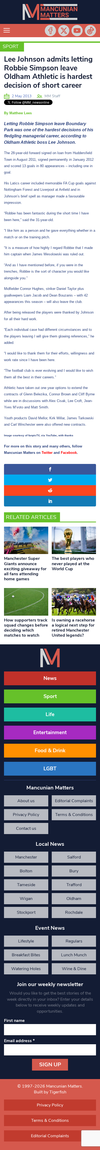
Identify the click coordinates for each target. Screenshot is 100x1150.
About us (26, 801)
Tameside (26, 885)
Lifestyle (26, 941)
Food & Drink (50, 750)
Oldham (73, 899)
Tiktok (90, 30)
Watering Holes (26, 969)
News (50, 678)
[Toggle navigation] (6, 30)
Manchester (26, 857)
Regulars (74, 941)
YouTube (77, 30)
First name (14, 1020)
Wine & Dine (74, 969)
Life (50, 714)
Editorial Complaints (74, 801)
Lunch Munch (74, 955)
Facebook (50, 30)
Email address (19, 1041)
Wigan (26, 899)
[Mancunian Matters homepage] (50, 12)
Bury (73, 871)
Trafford (74, 885)
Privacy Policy (26, 815)
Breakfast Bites (26, 955)
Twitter (63, 30)
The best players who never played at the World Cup (73, 564)
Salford (74, 857)
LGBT (50, 768)
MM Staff (52, 96)
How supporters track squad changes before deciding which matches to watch (26, 628)
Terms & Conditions (74, 815)
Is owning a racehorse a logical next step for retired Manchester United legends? (73, 628)
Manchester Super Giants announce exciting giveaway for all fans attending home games (25, 569)
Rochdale (74, 912)
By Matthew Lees (18, 113)
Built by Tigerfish (50, 1092)
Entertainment (50, 732)
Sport (11, 46)
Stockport (26, 912)
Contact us (26, 828)
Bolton (26, 871)
